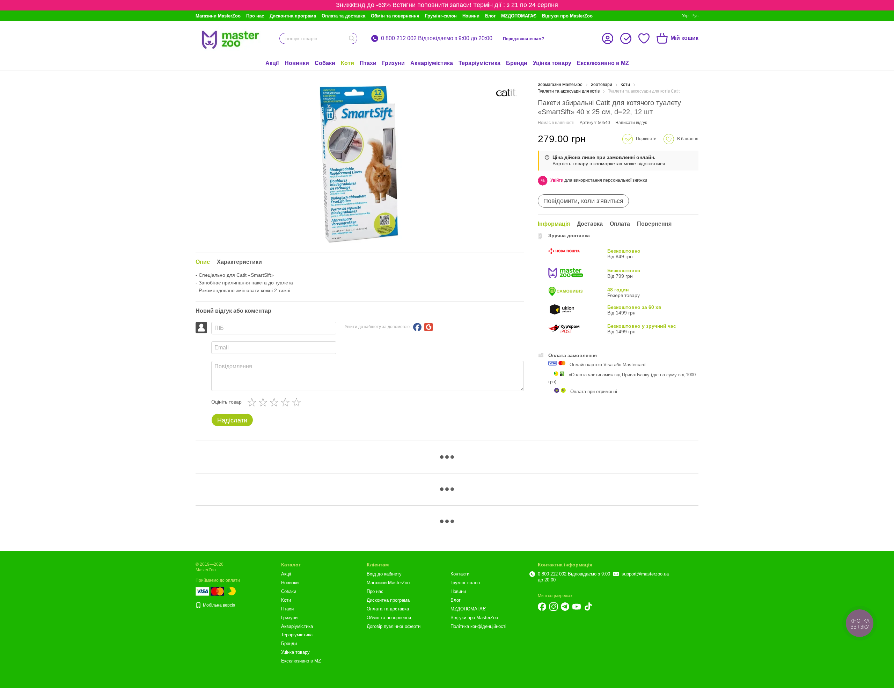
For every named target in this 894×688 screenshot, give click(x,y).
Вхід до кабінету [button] (384, 574)
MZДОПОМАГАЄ (518, 16)
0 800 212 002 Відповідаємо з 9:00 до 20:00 (436, 38)
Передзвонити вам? (523, 38)
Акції (272, 63)
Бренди (516, 63)
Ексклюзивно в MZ (603, 63)
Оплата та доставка (343, 16)
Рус (694, 16)
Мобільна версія (218, 605)
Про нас (255, 16)
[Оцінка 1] (253, 402)
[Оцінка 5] (297, 402)
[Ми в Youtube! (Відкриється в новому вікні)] (576, 606)
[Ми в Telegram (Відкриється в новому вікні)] (565, 606)
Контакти (459, 574)
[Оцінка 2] (264, 402)
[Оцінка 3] (275, 402)
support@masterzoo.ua (645, 574)
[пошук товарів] (351, 38)
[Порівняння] (625, 38)
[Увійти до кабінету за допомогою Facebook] (417, 327)
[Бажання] (644, 38)
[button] (556, 180)
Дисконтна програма (293, 16)
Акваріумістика (431, 63)
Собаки (325, 63)
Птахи (368, 63)
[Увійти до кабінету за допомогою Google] (428, 327)
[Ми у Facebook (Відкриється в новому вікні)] (542, 606)
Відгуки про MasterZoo (567, 16)
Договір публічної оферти (393, 626)
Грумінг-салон (441, 16)
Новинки (297, 63)
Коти (347, 63)
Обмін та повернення (395, 16)
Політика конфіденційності (478, 626)
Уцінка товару (552, 63)
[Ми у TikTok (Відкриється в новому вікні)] (588, 606)
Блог (490, 16)
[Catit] (506, 92)
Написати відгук (631, 122)
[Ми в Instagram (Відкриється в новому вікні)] (553, 606)
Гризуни (393, 63)
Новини (470, 16)
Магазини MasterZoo (218, 16)
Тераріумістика (479, 63)
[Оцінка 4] (286, 402)
